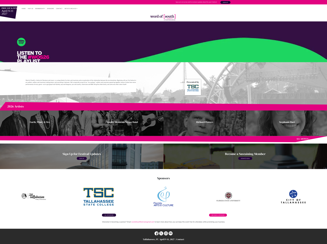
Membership (39, 8)
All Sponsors (109, 215)
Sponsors (50, 8)
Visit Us (30, 8)
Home (24, 8)
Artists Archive (70, 8)
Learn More (171, 47)
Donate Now (245, 158)
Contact (59, 8)
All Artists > (303, 138)
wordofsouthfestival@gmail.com (142, 222)
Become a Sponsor (218, 215)
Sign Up (225, 2)
